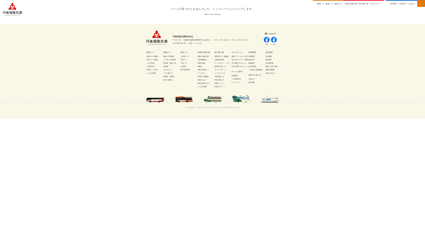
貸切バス (338, 4)
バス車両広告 (236, 79)
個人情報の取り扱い (180, 43)
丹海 (266, 44)
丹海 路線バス (219, 76)
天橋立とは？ (202, 80)
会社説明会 (252, 66)
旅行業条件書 (185, 70)
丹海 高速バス (219, 80)
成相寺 (199, 66)
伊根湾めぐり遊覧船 (221, 56)
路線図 (165, 66)
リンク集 (198, 43)
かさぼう (274, 44)
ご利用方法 (150, 66)
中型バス (184, 63)
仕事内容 (251, 56)
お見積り (184, 66)
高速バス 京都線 (152, 56)
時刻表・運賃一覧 (169, 63)
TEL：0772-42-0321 (222, 40)
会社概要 (269, 56)
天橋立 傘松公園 (203, 56)
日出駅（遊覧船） (203, 76)
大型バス (184, 60)
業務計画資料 (270, 70)
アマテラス (201, 73)
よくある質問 (151, 73)
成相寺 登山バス (220, 66)
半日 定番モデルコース (238, 66)
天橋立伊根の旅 (351, 4)
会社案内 (402, 4)
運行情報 (251, 82)
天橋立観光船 (219, 60)
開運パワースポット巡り (238, 56)
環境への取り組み (272, 66)
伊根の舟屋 (201, 63)
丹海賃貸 (235, 75)
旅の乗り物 (363, 4)
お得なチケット (219, 86)
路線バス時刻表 (168, 56)
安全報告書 (269, 63)
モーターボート (219, 70)
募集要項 (251, 63)
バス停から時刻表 (169, 60)
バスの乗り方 (168, 73)
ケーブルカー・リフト (221, 63)
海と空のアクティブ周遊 (238, 60)
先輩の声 (251, 60)
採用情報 (394, 4)
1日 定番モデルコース (238, 63)
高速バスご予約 (152, 70)
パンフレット (236, 82)
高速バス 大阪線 (152, 60)
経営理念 (269, 60)
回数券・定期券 (168, 76)
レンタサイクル (219, 73)
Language (411, 4)
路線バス (329, 4)
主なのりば (167, 70)
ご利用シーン (185, 56)
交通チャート (219, 83)
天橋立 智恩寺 (202, 70)
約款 (191, 43)
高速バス (320, 4)
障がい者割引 (168, 80)
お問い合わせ (270, 73)
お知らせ (251, 79)
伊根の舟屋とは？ (203, 83)
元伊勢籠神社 (202, 60)
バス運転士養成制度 (255, 70)
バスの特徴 (150, 63)
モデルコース (375, 4)
